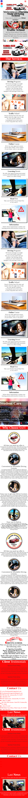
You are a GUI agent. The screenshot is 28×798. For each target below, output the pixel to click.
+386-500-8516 (6, 709)
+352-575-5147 (6, 706)
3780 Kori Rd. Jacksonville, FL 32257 (12, 695)
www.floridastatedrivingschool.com (11, 691)
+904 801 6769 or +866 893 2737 (11, 766)
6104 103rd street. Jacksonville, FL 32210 (13, 698)
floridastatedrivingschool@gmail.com (12, 693)
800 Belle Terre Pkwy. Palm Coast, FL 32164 (14, 708)
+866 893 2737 (6, 697)
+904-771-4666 (6, 700)
